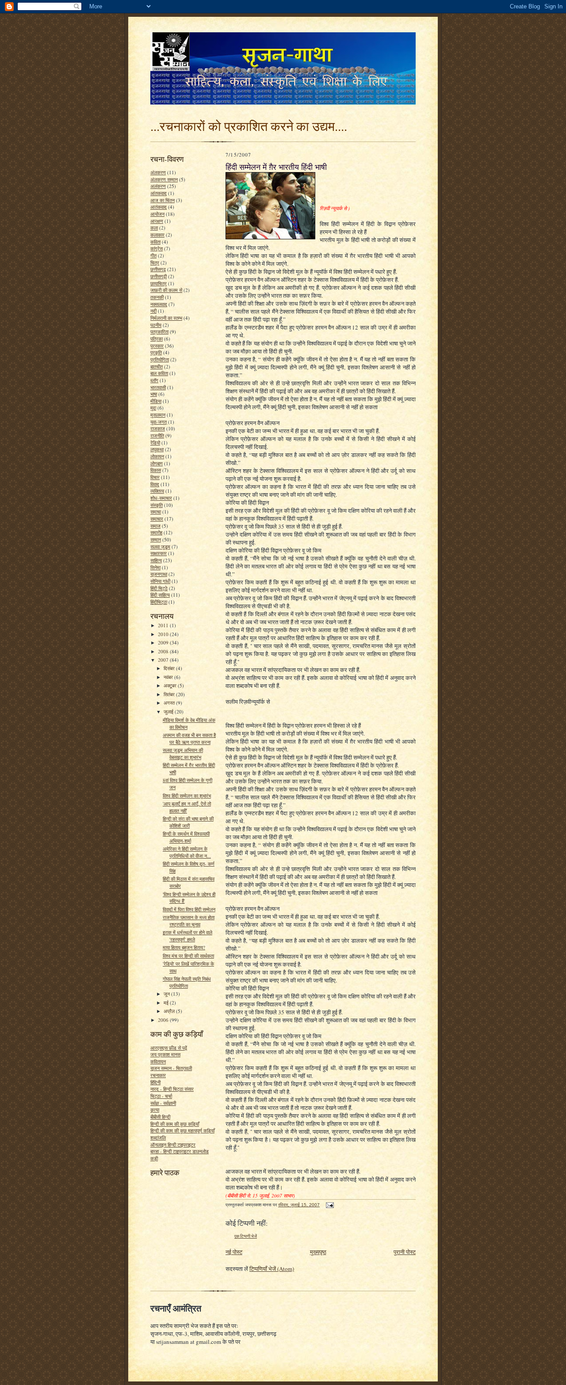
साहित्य (156, 560)
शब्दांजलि (158, 1137)
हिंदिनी (155, 1082)
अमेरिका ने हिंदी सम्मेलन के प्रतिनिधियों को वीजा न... (187, 852)
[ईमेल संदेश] (329, 1204)
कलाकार (157, 234)
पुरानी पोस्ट (405, 1252)
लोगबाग (156, 463)
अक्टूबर (171, 685)
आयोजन (157, 214)
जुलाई (169, 711)
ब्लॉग (154, 380)
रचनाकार (158, 1075)
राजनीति (157, 435)
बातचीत (156, 366)
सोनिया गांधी (160, 581)
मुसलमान (157, 414)
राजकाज (157, 428)
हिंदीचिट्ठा (158, 602)
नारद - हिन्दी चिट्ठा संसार (172, 1089)
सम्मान (155, 539)
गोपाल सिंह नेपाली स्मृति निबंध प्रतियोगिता (187, 982)
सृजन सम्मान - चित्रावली (171, 1068)
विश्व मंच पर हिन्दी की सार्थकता (188, 955)
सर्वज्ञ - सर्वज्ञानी (163, 1103)
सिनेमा (155, 567)
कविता (155, 241)
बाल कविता (159, 373)
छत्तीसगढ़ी (158, 276)
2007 (164, 659)
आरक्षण (156, 221)
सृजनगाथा (158, 574)
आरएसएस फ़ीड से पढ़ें (168, 1047)
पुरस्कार (157, 345)
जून (167, 993)
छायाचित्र (158, 283)
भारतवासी (158, 387)
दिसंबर (170, 668)
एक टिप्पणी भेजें (245, 1236)
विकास (155, 470)
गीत (153, 255)
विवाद (154, 484)
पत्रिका (156, 338)
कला (154, 227)
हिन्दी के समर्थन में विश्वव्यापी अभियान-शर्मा (186, 837)
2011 (164, 625)
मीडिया (155, 401)
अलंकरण (158, 186)
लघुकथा (157, 449)
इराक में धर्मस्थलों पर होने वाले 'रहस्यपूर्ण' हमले (187, 936)
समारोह (156, 532)
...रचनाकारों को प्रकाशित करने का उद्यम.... (248, 125)
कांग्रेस (156, 248)
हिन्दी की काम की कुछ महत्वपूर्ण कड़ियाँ (182, 1130)
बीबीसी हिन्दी (160, 1116)
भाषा (153, 394)
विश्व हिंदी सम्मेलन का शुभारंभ (187, 795)
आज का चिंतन (162, 200)
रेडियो (155, 442)
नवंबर (169, 677)
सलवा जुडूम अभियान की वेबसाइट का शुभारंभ (183, 753)
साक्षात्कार (158, 553)
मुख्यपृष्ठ (318, 1252)
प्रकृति (156, 352)
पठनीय (155, 325)
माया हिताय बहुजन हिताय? (184, 947)
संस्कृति (156, 505)
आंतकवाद (158, 193)
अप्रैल (170, 1011)
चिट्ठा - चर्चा (161, 1096)
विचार (155, 477)
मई (167, 1002)
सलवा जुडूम (160, 546)
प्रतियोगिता (159, 359)
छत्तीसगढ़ (158, 269)
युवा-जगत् (158, 421)
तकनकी (157, 297)
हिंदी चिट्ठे (159, 588)
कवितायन (158, 1061)
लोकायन (157, 456)
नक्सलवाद (158, 304)
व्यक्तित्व (157, 490)
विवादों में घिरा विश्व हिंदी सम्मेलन (189, 909)
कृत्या (154, 1109)
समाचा (155, 511)
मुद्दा (153, 407)
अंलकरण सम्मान (164, 179)
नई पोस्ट (234, 1252)
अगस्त (170, 702)
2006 (164, 1020)
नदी (153, 310)
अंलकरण (158, 172)
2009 (164, 642)
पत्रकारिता (159, 331)
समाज (155, 525)
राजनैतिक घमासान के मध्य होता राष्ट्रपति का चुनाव (188, 921)
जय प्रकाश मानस (165, 1054)
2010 (164, 634)
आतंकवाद (158, 206)
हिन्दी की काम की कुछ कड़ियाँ (174, 1123)
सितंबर (170, 694)
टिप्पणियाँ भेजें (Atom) (271, 1269)
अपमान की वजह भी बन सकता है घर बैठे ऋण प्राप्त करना (189, 738)
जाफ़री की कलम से (166, 290)
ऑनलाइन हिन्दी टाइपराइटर (172, 1144)
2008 (164, 651)
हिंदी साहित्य (160, 594)
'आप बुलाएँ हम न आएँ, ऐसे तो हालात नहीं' (187, 807)
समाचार (156, 518)
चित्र (154, 262)
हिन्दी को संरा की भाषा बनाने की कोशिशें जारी (188, 822)
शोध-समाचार (161, 498)
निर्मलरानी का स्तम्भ (166, 318)
